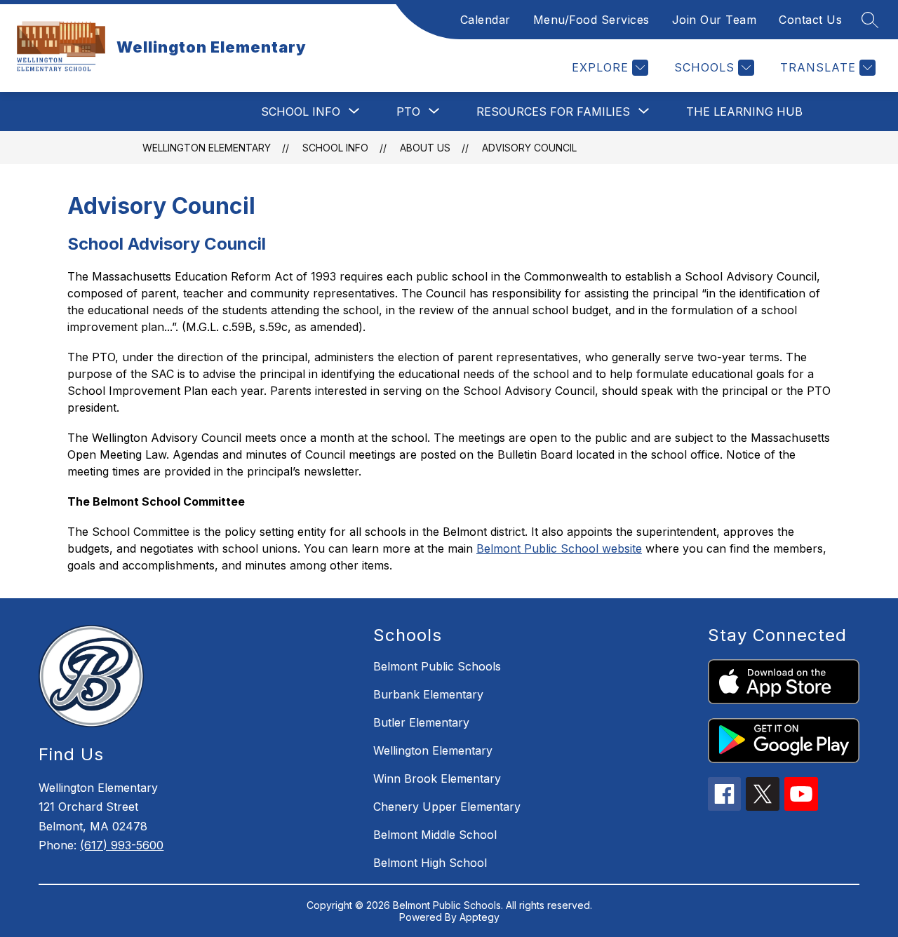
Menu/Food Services (591, 20)
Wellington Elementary (206, 148)
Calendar (485, 20)
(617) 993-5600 (121, 845)
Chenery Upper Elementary (447, 807)
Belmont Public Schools (437, 666)
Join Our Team (714, 20)
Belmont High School (430, 863)
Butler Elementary (421, 722)
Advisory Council (529, 148)
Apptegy (480, 917)
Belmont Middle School (435, 835)
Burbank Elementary (428, 694)
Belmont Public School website (559, 548)
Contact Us (810, 20)
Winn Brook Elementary (437, 778)
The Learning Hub (744, 112)
